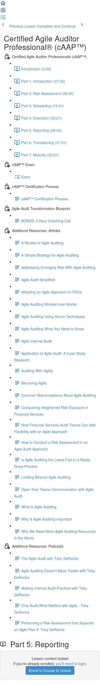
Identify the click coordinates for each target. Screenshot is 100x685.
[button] (3, 4)
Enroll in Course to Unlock (50, 670)
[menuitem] (3, 11)
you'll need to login (71, 663)
